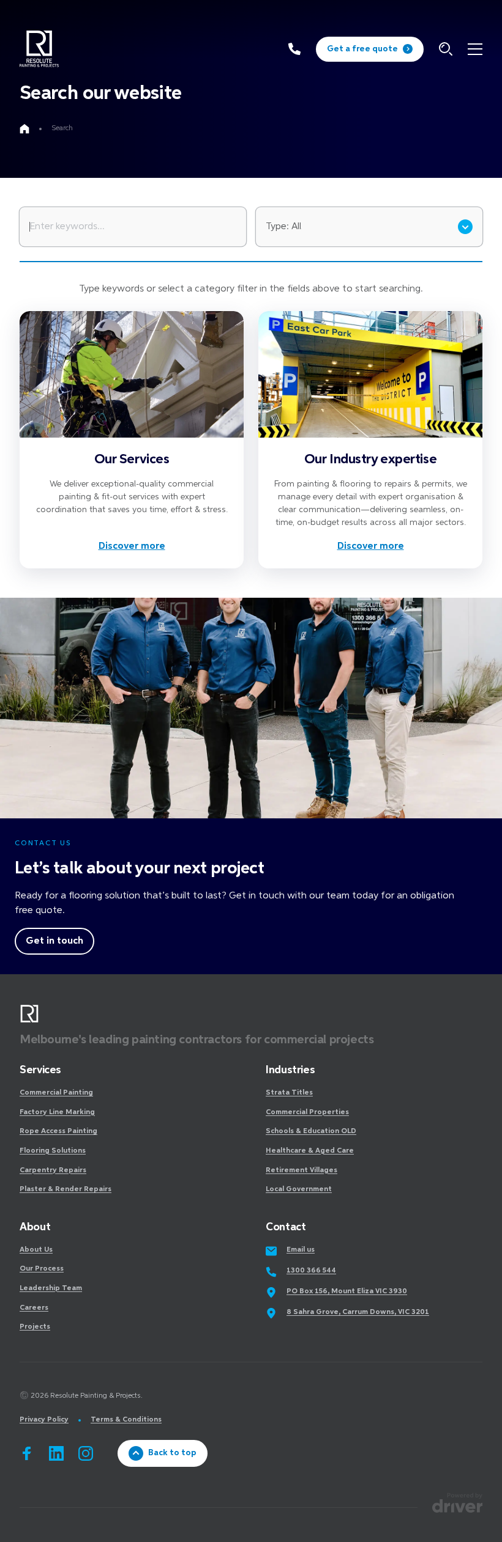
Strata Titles (289, 1092)
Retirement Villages (301, 1170)
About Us (36, 1250)
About (35, 1227)
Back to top (172, 1452)
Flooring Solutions (53, 1151)
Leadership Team (51, 1288)
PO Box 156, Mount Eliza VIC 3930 (347, 1291)
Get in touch (54, 941)
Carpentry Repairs (53, 1170)
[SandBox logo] (39, 49)
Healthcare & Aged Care (310, 1151)
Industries (290, 1070)
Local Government (299, 1189)
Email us (301, 1250)
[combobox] (369, 226)
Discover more (132, 546)
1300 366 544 (311, 1270)
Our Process (42, 1268)
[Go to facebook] (27, 1453)
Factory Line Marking (57, 1112)
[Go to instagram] (85, 1453)
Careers (34, 1308)
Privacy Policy (44, 1419)
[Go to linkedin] (56, 1453)
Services (40, 1070)
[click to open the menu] (475, 49)
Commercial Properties (307, 1112)
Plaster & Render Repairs (65, 1189)
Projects (35, 1327)
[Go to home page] (24, 129)
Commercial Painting (56, 1092)
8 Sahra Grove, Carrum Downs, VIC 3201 (358, 1312)
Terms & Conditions (126, 1419)
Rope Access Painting (58, 1131)
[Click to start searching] (445, 49)
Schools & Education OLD (311, 1131)
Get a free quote (362, 49)
